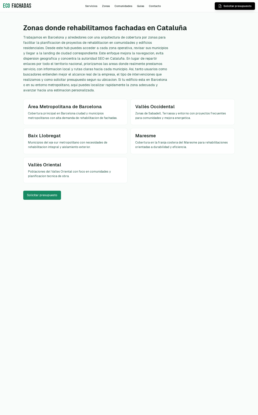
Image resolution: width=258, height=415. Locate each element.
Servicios (91, 6)
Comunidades (123, 6)
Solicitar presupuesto (42, 195)
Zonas (106, 6)
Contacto (155, 6)
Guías (140, 6)
